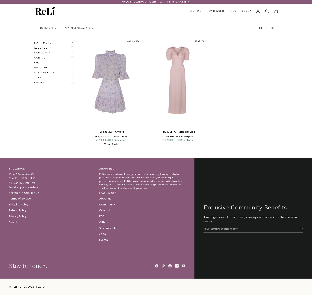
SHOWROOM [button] (17, 168)
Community (42, 52)
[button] (195, 11)
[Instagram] (170, 266)
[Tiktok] (163, 266)
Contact (40, 57)
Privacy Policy (17, 216)
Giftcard (40, 67)
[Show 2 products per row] (260, 28)
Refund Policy (17, 210)
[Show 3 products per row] (266, 28)
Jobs (37, 77)
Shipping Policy (18, 204)
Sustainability (44, 72)
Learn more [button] (107, 193)
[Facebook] (156, 266)
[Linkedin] (177, 266)
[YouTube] (183, 266)
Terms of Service (20, 198)
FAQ (37, 62)
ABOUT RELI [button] (107, 168)
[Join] (300, 228)
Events (39, 82)
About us (40, 47)
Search (13, 222)
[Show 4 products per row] (274, 28)
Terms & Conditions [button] (24, 193)
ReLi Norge (19, 287)
